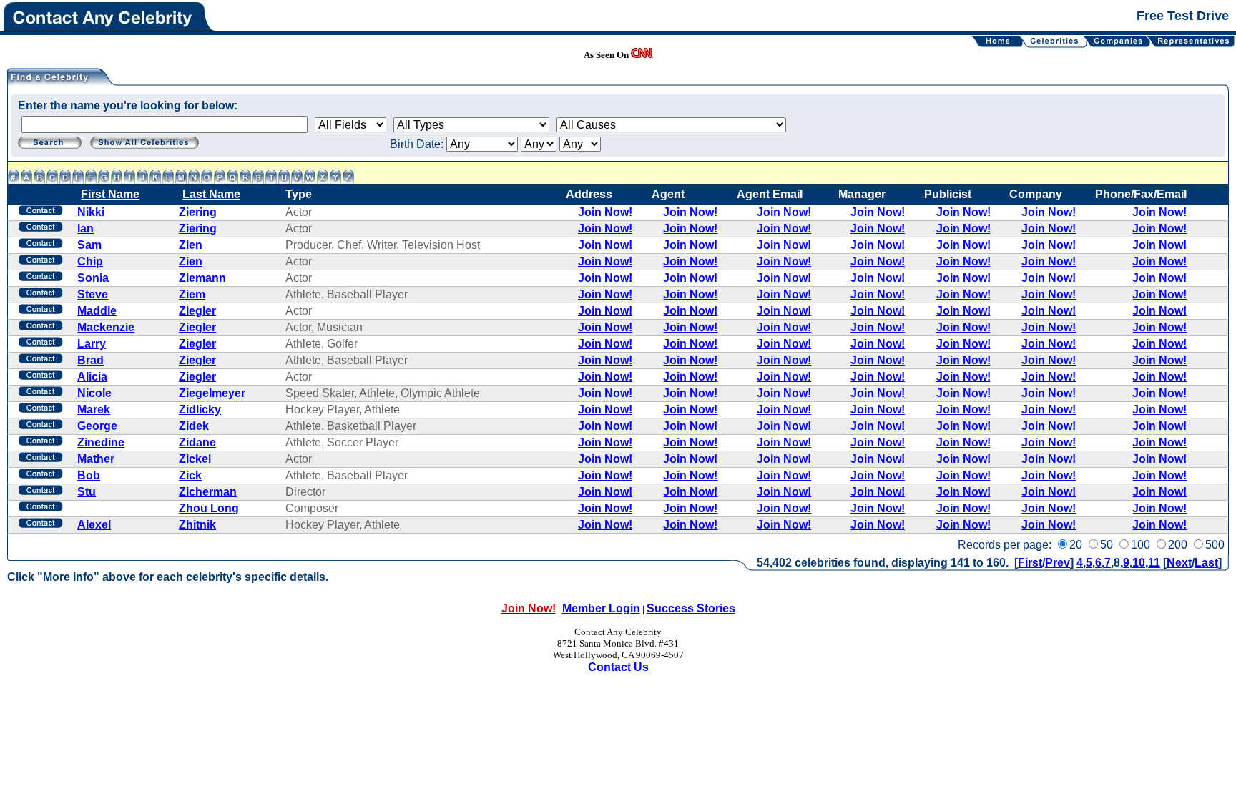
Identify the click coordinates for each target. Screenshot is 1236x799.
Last (1206, 563)
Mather (95, 459)
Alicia (92, 377)
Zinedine (100, 442)
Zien (190, 245)
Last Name (211, 194)
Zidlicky (200, 409)
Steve (92, 294)
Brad (90, 360)
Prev (1057, 563)
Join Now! (605, 212)
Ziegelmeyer (212, 393)
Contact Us (618, 667)
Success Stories (691, 608)
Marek (93, 409)
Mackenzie (105, 327)
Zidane (197, 442)
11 (1154, 563)
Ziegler (197, 311)
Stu (86, 492)
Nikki (90, 212)
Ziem (192, 294)
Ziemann (202, 278)
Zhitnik (197, 525)
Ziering (198, 212)
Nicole (94, 393)
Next (1179, 563)
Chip (90, 261)
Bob (88, 475)
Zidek (194, 426)
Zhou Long (209, 508)
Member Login (601, 608)
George (97, 426)
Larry (91, 344)
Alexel (94, 525)
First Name (110, 194)
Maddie (97, 311)
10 (1138, 563)
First (1030, 563)
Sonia (93, 278)
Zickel (195, 459)
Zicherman (208, 492)
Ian (85, 228)
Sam (89, 245)
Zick (190, 475)
